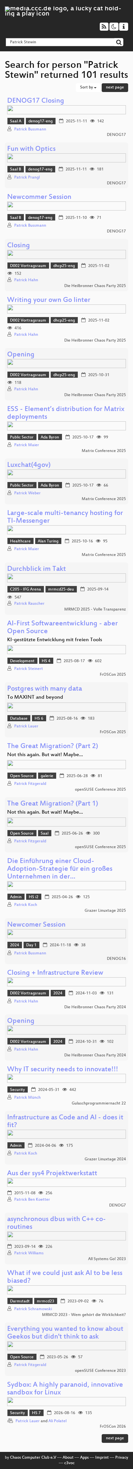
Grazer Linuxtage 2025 (105, 911)
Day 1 (31, 945)
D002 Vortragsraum (28, 266)
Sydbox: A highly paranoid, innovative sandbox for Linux (65, 1389)
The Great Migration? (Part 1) (52, 804)
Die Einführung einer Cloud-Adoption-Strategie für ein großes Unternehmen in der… (59, 869)
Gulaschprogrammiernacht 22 (99, 1103)
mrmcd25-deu (61, 589)
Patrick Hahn (26, 280)
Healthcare (20, 541)
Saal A (15, 121)
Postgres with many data (44, 689)
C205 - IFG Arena (25, 589)
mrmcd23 (45, 1301)
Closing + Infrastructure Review (55, 973)
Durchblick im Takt (36, 569)
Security (17, 1090)
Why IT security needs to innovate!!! (62, 1070)
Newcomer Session (36, 925)
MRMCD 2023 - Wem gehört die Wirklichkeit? (84, 1315)
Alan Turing (48, 541)
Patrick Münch (27, 1097)
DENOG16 (116, 959)
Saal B (15, 169)
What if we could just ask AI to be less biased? (64, 1277)
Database (18, 718)
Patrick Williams (29, 1253)
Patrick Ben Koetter (32, 1199)
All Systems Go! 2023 (107, 1259)
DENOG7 (117, 1205)
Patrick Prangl (27, 177)
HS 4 (46, 661)
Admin (16, 897)
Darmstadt (20, 1301)
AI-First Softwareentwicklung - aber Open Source (62, 628)
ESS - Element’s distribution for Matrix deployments (65, 413)
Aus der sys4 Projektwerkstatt (52, 1174)
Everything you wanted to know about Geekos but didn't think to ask (65, 1333)
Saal (44, 833)
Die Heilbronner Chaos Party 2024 (95, 1007)
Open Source (22, 776)
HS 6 (39, 718)
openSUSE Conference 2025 (100, 789)
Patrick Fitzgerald (30, 784)
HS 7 (36, 1413)
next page (115, 87)
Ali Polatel (57, 1421)
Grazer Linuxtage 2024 (105, 1159)
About (68, 1457)
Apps (84, 1457)
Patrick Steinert (28, 669)
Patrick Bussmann (30, 129)
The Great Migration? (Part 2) (52, 747)
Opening (21, 355)
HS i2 (33, 897)
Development (22, 661)
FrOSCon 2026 (113, 1426)
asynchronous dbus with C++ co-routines (56, 1223)
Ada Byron (50, 437)
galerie (47, 776)
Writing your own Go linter (48, 300)
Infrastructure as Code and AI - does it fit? (65, 1122)
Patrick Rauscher (29, 603)
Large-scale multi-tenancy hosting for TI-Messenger (65, 517)
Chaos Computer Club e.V (33, 1457)
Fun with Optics (31, 149)
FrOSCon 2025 (113, 675)
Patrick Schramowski (33, 1309)
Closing (18, 246)
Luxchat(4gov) (29, 465)
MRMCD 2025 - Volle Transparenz (95, 609)
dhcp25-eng (64, 266)
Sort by (87, 87)
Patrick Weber (27, 493)
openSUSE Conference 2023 (100, 1371)
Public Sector (22, 437)
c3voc (69, 1463)
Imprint (102, 1457)
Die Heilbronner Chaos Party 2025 (95, 286)
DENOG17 (116, 135)
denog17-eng (40, 121)
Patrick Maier (26, 445)
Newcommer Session (39, 197)
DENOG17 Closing (35, 101)
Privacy (121, 1457)
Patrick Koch (25, 905)
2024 (14, 945)
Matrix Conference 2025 (104, 451)
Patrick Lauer (26, 726)
